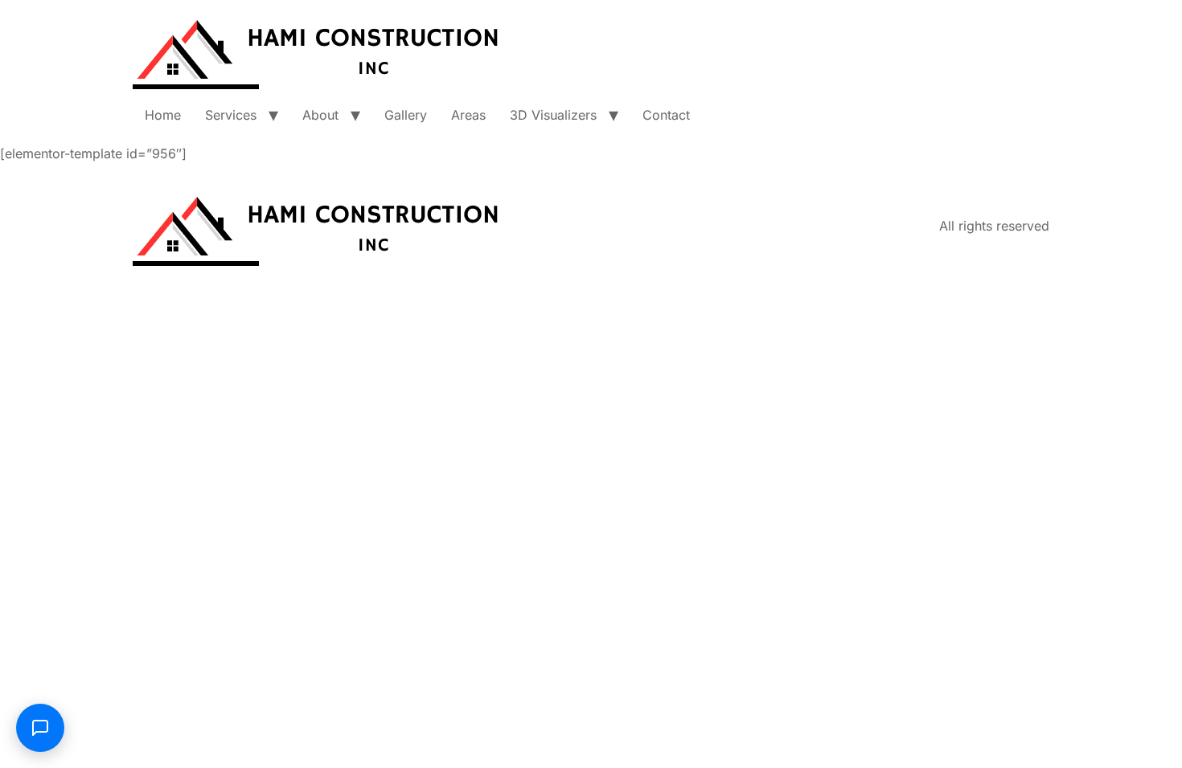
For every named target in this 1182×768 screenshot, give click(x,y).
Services (231, 115)
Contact (666, 115)
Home (163, 115)
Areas (468, 115)
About (320, 115)
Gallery (405, 115)
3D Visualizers (553, 115)
